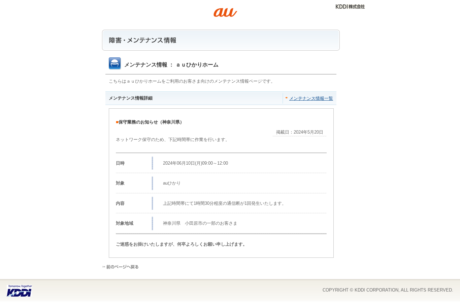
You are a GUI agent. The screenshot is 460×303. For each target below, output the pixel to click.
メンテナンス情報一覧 (311, 98)
